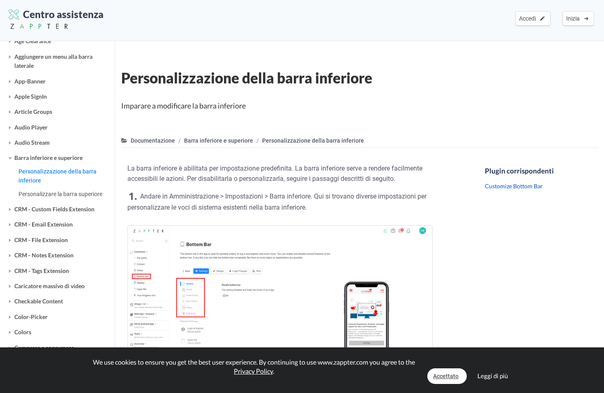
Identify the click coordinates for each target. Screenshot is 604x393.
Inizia (574, 18)
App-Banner (30, 81)
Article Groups (33, 111)
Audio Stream (32, 142)
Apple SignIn (30, 96)
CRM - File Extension (41, 239)
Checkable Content (38, 301)
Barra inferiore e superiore (48, 157)
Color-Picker (31, 316)
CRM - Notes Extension (44, 255)
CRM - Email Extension (43, 224)
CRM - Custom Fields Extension (54, 209)
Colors (22, 331)
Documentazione (153, 140)
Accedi (528, 18)
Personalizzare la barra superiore (60, 194)
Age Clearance (32, 40)
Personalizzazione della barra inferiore (57, 176)
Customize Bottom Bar (514, 186)
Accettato (446, 376)
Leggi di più (492, 375)
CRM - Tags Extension (41, 270)
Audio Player (31, 127)
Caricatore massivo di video (49, 285)
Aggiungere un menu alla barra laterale (53, 61)
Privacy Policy (253, 371)
